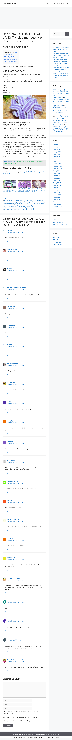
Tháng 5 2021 (57, 199)
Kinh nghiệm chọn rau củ (60, 224)
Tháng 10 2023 (57, 144)
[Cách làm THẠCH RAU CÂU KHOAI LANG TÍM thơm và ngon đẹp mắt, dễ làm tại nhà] (24, 184)
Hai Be (9, 401)
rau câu (21, 205)
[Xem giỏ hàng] (67, 3)
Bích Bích (10, 268)
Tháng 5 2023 (57, 156)
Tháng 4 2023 (57, 159)
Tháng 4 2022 (57, 175)
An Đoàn (9, 230)
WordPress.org (57, 244)
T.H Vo (9, 601)
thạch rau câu (26, 206)
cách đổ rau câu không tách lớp (13, 202)
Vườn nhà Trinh (9, 3)
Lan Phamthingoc (12, 639)
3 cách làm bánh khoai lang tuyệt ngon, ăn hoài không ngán (61, 49)
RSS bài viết (56, 240)
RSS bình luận (57, 242)
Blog (54, 219)
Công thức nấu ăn (8, 198)
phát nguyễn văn (58, 105)
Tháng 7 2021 (57, 194)
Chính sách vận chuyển (53, 737)
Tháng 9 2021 (57, 190)
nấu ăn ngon (16, 205)
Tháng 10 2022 (57, 168)
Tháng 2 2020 (57, 204)
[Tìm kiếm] (67, 34)
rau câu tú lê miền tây (18, 206)
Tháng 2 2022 (57, 180)
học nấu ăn (23, 202)
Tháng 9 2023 (57, 147)
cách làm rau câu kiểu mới (26, 200)
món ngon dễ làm (9, 205)
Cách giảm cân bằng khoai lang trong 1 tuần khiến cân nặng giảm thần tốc (60, 75)
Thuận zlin (10, 344)
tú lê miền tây (33, 206)
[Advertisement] (36, 17)
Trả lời (6, 241)
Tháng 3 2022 (57, 178)
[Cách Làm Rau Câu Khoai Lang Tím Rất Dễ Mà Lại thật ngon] (39, 184)
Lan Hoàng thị (11, 538)
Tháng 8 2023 (57, 149)
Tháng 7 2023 (57, 152)
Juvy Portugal (11, 460)
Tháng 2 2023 (57, 163)
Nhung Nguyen (11, 421)
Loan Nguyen (11, 325)
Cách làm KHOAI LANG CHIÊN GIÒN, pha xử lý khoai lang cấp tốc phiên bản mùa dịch (24, 208)
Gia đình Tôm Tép (12, 249)
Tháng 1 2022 (57, 183)
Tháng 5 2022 (57, 173)
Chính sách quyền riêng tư (32, 737)
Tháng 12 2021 (57, 185)
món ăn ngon (33, 203)
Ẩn (16, 52)
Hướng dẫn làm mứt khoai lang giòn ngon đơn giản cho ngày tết (19, 209)
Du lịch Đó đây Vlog (12, 481)
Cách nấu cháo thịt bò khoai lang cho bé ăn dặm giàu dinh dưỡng (61, 69)
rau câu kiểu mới (9, 206)
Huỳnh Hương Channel (59, 115)
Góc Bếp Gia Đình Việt (13, 519)
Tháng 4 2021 (57, 202)
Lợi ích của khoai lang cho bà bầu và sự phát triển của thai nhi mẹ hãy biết (61, 55)
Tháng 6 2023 (57, 154)
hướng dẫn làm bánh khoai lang (34, 202)
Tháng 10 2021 (57, 187)
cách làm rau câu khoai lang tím (11, 200)
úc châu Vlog (11, 382)
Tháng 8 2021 (57, 192)
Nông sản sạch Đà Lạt (58, 3)
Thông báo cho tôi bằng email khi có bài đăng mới (18, 721)
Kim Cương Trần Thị (13, 363)
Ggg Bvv (9, 500)
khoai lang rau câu (17, 203)
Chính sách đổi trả (43, 737)
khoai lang (10, 203)
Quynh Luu (10, 441)
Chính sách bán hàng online (19, 737)
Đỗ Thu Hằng (57, 90)
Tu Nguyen (10, 620)
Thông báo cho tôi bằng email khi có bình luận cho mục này (21, 717)
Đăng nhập (56, 237)
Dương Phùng (11, 306)
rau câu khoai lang (27, 205)
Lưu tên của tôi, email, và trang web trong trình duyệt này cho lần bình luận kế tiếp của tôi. (24, 712)
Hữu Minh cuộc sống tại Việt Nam (17, 287)
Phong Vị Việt (11, 557)
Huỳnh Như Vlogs (58, 124)
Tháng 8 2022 (57, 171)
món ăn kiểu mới (26, 203)
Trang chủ (47, 3)
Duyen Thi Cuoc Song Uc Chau (16, 660)
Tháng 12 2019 (57, 206)
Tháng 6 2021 (57, 197)
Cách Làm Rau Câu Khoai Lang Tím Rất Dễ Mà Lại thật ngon (38, 190)
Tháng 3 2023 (57, 161)
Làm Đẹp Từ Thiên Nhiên (14, 578)
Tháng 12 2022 (57, 166)
